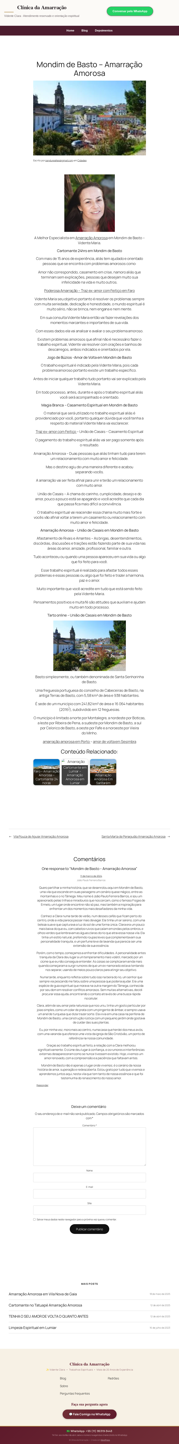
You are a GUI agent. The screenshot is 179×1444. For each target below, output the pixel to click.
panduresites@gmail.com (59, 160)
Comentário (89, 1125)
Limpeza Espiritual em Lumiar (32, 1328)
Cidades (81, 160)
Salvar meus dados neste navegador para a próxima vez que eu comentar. (77, 1219)
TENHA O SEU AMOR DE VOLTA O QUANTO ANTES (48, 1316)
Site (89, 1203)
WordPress (105, 1440)
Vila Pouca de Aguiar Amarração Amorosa (41, 836)
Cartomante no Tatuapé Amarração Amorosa (45, 1305)
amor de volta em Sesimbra (114, 741)
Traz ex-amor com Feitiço (56, 431)
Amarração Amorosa (91, 237)
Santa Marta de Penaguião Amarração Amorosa (134, 836)
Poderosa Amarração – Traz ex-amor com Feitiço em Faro (89, 290)
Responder (42, 1085)
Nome (89, 1170)
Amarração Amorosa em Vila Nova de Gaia (43, 1294)
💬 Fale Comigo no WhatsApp (89, 1414)
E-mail (89, 1186)
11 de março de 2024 (91, 876)
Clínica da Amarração (41, 7)
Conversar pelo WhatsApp (130, 11)
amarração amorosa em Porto (66, 741)
